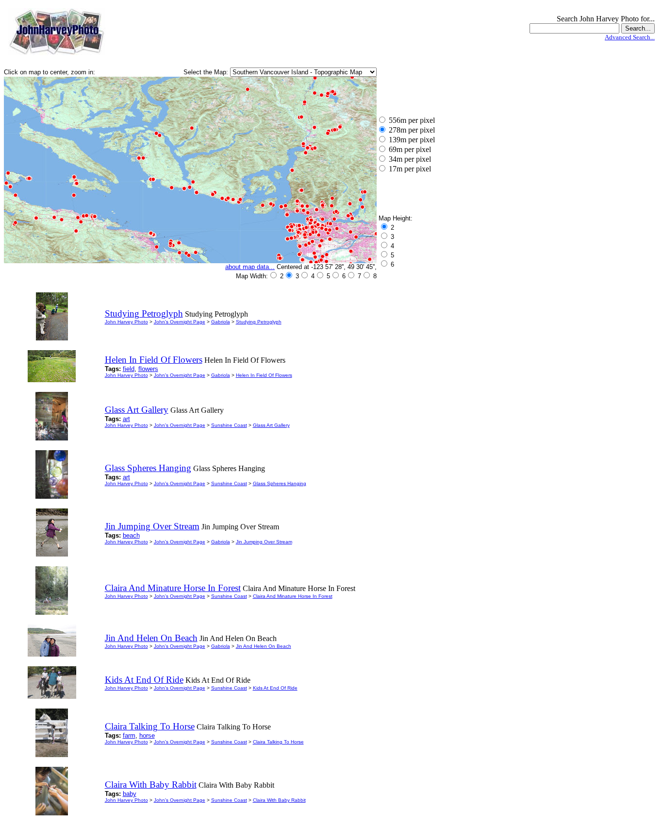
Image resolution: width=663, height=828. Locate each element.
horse (147, 735)
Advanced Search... (630, 37)
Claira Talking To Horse (278, 741)
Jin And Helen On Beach (263, 646)
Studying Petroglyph (259, 321)
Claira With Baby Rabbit (279, 800)
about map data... (250, 266)
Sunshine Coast (229, 425)
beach (131, 535)
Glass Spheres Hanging (279, 483)
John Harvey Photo (126, 321)
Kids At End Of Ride (275, 688)
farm (129, 735)
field (128, 368)
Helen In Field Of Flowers (264, 375)
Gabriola (220, 321)
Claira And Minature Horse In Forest (292, 596)
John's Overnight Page (179, 321)
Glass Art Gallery (271, 425)
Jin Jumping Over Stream (264, 541)
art (126, 418)
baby (129, 793)
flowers (148, 368)
